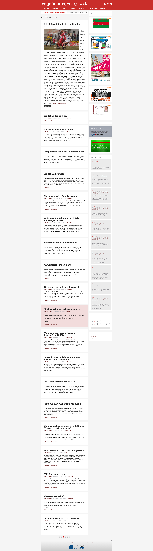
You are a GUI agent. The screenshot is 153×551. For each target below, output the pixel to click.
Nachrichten (55, 8)
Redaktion (82, 8)
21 (103, 323)
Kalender (102, 8)
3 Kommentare (54, 120)
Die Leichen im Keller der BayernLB (61, 287)
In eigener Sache (82, 542)
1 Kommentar (54, 233)
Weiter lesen (47, 106)
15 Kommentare (54, 165)
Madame (94, 283)
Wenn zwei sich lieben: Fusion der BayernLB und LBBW (60, 334)
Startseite (46, 8)
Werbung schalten (74, 542)
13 (100, 321)
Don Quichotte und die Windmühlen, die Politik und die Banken (62, 358)
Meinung (64, 8)
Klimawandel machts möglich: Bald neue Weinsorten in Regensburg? (64, 427)
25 (95, 324)
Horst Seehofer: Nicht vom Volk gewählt (64, 450)
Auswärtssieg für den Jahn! (57, 265)
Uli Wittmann (48, 28)
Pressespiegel (90, 542)
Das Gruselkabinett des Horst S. (60, 382)
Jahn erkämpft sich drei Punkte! (65, 24)
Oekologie (76, 12)
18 (95, 323)
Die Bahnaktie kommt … (56, 116)
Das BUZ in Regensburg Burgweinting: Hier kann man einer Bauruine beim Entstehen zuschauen (100, 192)
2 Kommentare (54, 142)
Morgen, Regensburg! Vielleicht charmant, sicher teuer (99, 224)
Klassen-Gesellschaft (54, 496)
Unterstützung (94, 8)
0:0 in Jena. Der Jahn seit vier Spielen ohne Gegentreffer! (62, 219)
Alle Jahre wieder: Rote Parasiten (60, 196)
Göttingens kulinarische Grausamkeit (62, 309)
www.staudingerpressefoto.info (60, 103)
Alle (69, 12)
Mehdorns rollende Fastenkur (59, 129)
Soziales (82, 12)
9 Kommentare (54, 395)
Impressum (57, 542)
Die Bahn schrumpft (54, 174)
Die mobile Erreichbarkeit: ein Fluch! (62, 518)
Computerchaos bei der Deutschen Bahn (64, 152)
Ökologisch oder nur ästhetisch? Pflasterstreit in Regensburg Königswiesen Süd (100, 163)
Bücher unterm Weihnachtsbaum (60, 243)
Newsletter (96, 542)
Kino (86, 12)
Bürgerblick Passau (94, 336)
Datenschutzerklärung (65, 542)
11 (95, 321)
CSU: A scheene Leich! (54, 474)
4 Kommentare (54, 300)
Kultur (73, 8)
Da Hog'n (92, 338)
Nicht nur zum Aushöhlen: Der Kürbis (62, 404)
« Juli (92, 327)
